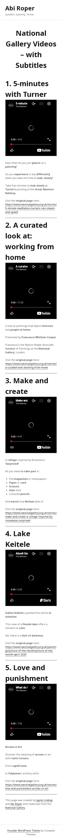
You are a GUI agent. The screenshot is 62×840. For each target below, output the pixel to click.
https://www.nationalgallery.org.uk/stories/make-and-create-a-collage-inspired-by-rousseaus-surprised (31, 516)
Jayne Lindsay (44, 800)
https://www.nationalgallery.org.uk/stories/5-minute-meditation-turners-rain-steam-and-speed (31, 208)
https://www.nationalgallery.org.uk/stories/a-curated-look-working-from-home (31, 365)
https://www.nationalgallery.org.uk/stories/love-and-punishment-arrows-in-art (31, 786)
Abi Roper (19, 8)
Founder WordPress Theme (23, 830)
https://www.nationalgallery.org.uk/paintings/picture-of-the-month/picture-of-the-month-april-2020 (30, 650)
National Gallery (15, 807)
